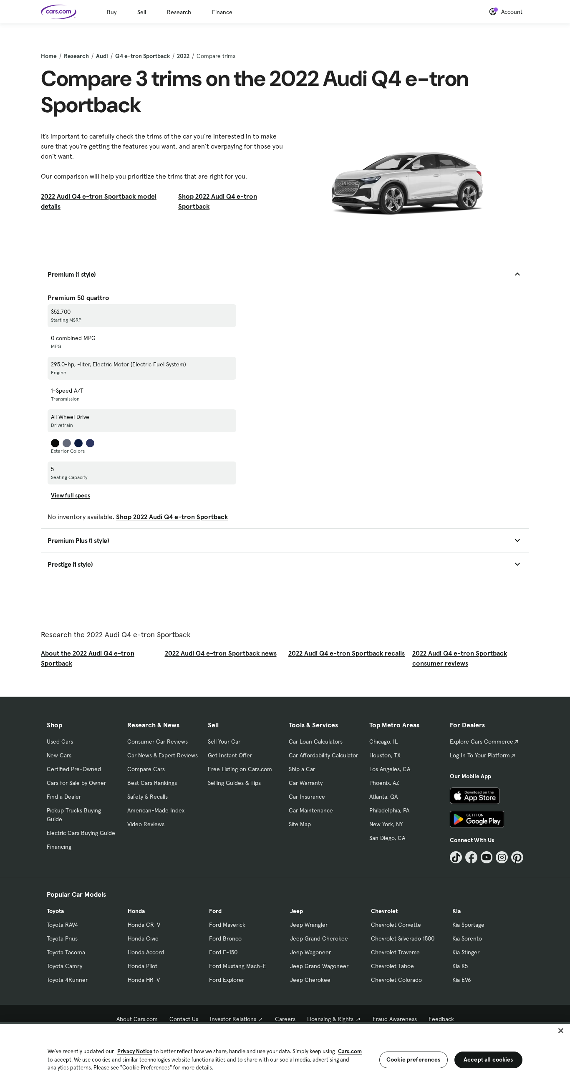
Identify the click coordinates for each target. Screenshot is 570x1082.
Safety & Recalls (147, 796)
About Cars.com (137, 1019)
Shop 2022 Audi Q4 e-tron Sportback (217, 201)
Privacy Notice (134, 1051)
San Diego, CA (387, 838)
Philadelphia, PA (389, 810)
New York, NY (386, 824)
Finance (222, 12)
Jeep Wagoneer (310, 952)
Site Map (300, 824)
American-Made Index (155, 810)
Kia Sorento (467, 938)
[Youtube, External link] (487, 857)
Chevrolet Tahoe (392, 966)
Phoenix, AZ (384, 783)
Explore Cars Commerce (481, 741)
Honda (136, 911)
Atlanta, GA (383, 796)
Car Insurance (307, 796)
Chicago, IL (383, 741)
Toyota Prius (62, 938)
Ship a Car (302, 769)
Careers (285, 1019)
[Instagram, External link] (502, 857)
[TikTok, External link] (456, 857)
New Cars (59, 755)
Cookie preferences (413, 1059)
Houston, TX (385, 755)
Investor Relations (233, 1019)
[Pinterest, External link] (517, 857)
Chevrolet (384, 911)
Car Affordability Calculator (323, 755)
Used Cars (60, 741)
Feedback (441, 1019)
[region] (285, 1052)
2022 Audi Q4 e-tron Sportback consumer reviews (459, 658)
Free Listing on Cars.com (240, 769)
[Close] (561, 1030)
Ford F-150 (223, 952)
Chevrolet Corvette (396, 924)
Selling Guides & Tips (234, 783)
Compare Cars (146, 769)
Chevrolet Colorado (396, 980)
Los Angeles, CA (389, 769)
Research (179, 12)
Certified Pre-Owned (74, 769)
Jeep (296, 911)
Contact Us (183, 1019)
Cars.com (350, 1051)
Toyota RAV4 (62, 924)
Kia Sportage (468, 924)
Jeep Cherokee (310, 980)
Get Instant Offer (230, 755)
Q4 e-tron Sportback (142, 56)
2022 (183, 56)
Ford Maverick (227, 924)
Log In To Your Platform (480, 755)
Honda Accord (146, 952)
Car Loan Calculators (316, 741)
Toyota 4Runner (67, 980)
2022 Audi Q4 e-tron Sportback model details (98, 201)
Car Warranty (306, 783)
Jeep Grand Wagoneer (319, 966)
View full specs (70, 495)
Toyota (55, 911)
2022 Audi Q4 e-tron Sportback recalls (346, 653)
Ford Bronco (225, 938)
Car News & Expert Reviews (162, 755)
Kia (456, 911)
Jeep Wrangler (309, 924)
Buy (111, 12)
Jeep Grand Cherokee (319, 938)
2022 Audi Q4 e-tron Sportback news (221, 653)
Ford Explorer (226, 980)
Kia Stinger (465, 952)
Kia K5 (460, 966)
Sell (141, 12)
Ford (215, 911)
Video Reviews (145, 824)
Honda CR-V (144, 924)
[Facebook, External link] (471, 857)
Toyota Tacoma (66, 952)
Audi (102, 56)
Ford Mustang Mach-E (237, 966)
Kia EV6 (461, 980)
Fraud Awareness (395, 1019)
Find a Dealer (64, 796)
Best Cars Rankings (152, 783)
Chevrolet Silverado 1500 (402, 938)
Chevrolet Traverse (395, 952)
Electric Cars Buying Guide (81, 833)
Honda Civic (143, 938)
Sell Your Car (224, 741)
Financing (59, 846)
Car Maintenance (311, 810)
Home (49, 56)
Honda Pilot (142, 966)
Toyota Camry (64, 966)
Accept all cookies (488, 1059)
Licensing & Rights (330, 1019)
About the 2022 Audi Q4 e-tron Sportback (87, 658)
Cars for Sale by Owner (76, 783)
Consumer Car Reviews (157, 741)
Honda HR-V (144, 980)
